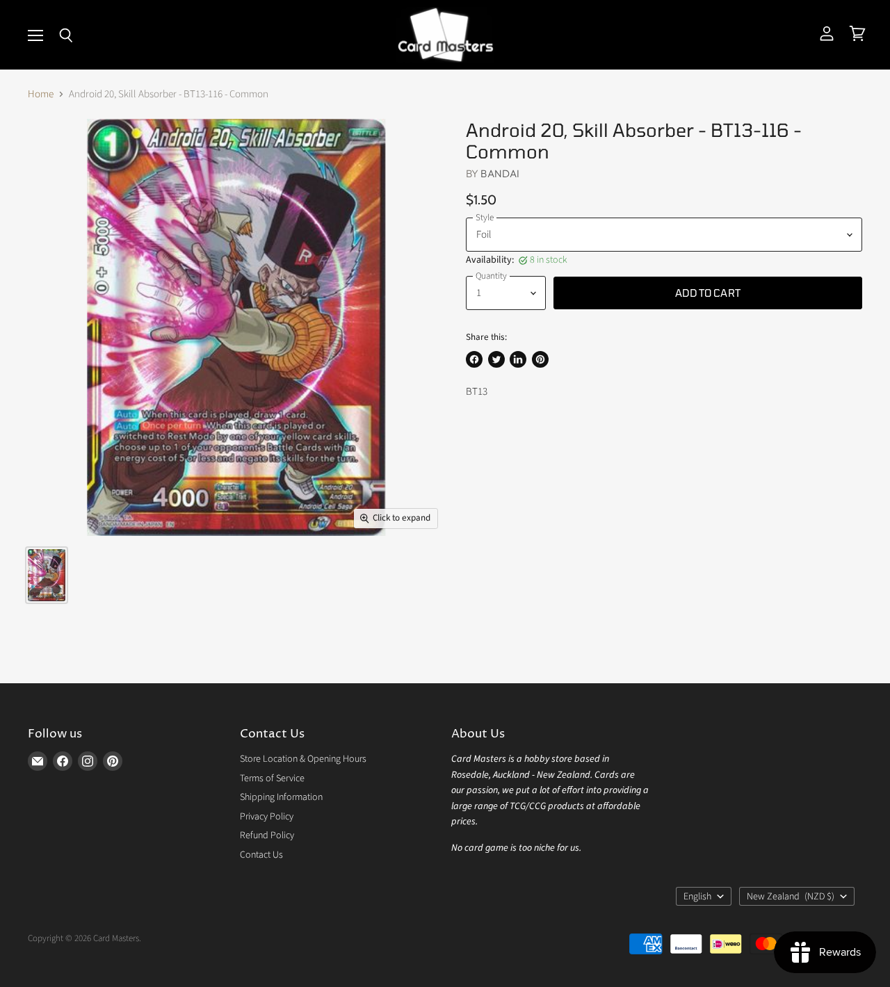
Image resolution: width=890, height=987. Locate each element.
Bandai (499, 173)
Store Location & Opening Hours (303, 759)
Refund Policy (267, 835)
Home (41, 94)
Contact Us (261, 855)
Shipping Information (281, 797)
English (697, 897)
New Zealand (790, 897)
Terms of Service (272, 778)
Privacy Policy (266, 817)
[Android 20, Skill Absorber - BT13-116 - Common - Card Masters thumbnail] (46, 575)
